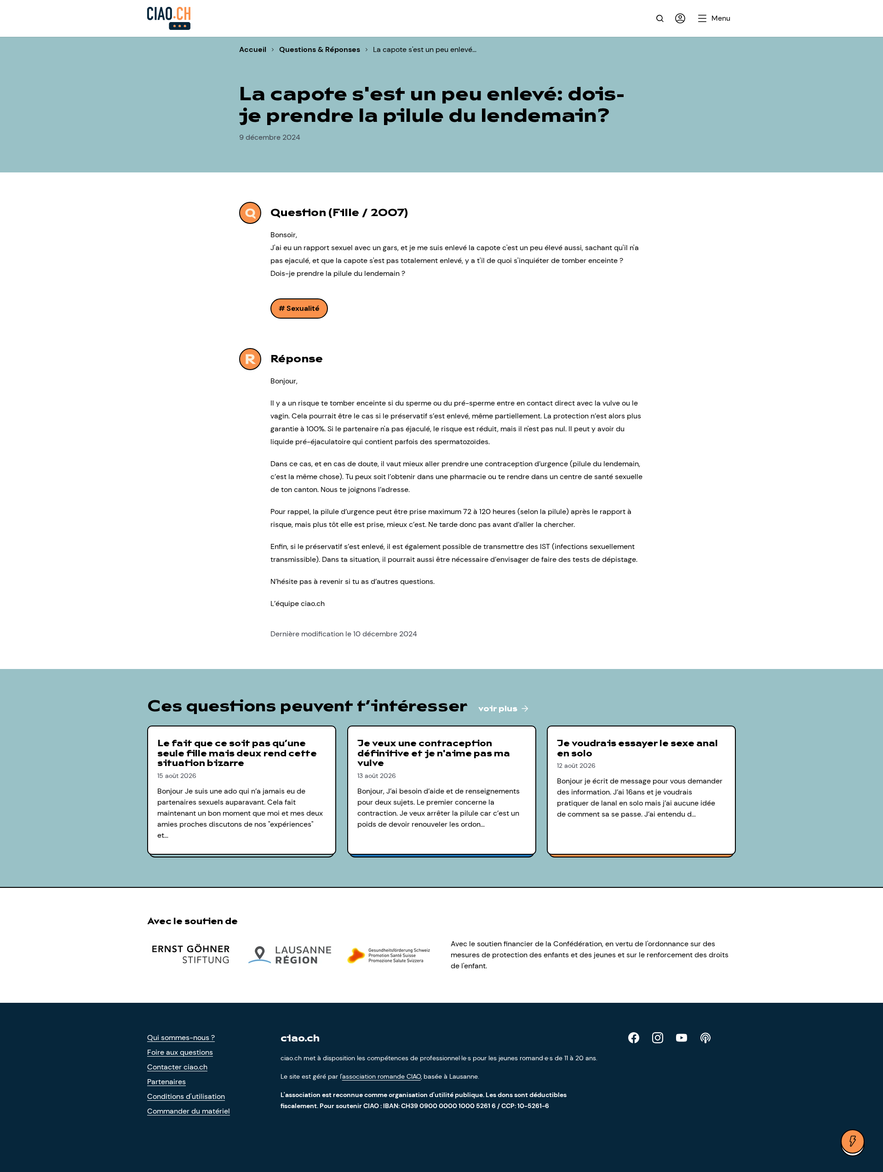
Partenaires (166, 1081)
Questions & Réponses (319, 49)
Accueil (252, 49)
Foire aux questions (180, 1052)
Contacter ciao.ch (177, 1067)
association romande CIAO (381, 1076)
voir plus (498, 709)
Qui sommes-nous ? (181, 1037)
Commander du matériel (188, 1111)
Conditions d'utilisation (186, 1096)
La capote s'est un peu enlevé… (424, 49)
